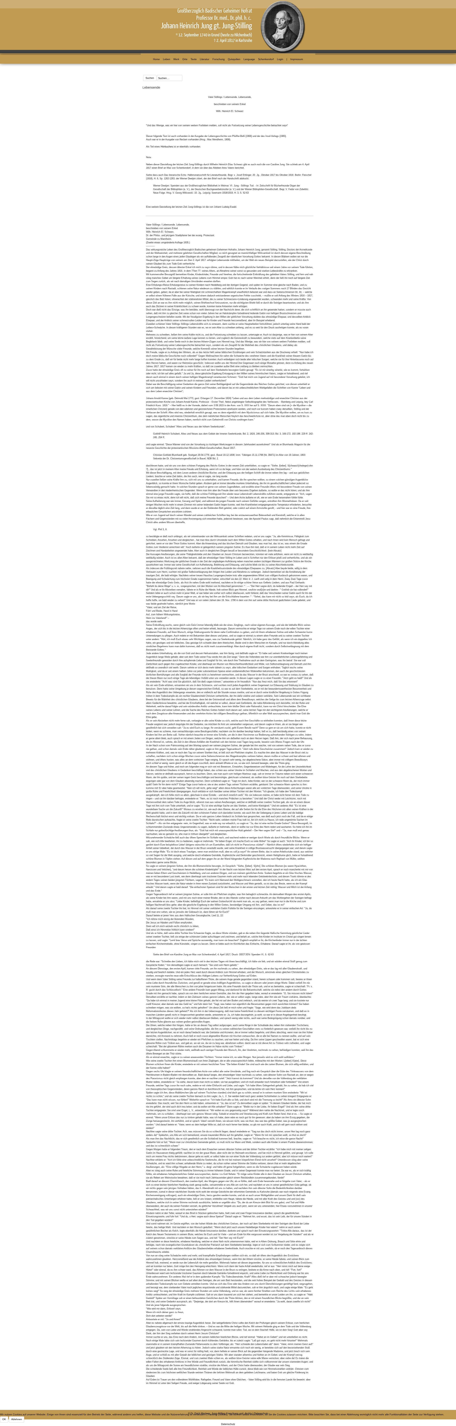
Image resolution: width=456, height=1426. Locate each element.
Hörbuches (167, 146)
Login (280, 59)
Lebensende (151, 87)
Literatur (204, 59)
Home (156, 59)
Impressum (296, 59)
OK (4, 1419)
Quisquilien (234, 59)
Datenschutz (228, 1424)
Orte (184, 59)
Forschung (219, 59)
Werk (176, 59)
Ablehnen (16, 1419)
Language (249, 59)
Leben (166, 59)
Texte (194, 59)
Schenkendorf (266, 59)
